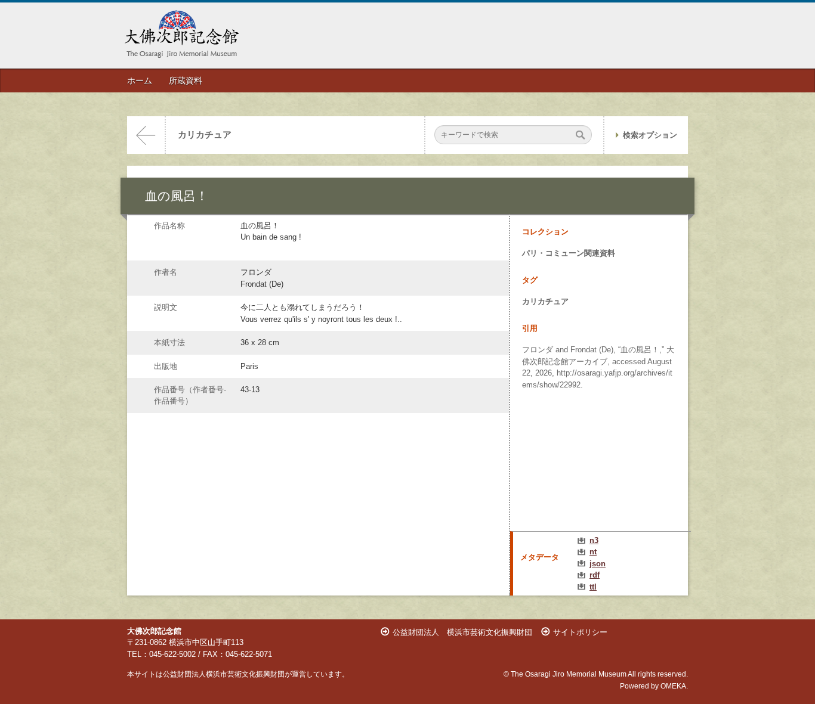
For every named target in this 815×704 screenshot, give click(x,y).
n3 (593, 540)
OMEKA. (674, 686)
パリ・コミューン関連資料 (568, 253)
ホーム (139, 80)
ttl (593, 586)
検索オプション (650, 135)
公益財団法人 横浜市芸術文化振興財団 (462, 632)
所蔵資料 (185, 80)
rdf (594, 574)
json (597, 563)
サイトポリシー (580, 632)
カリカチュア (204, 134)
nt (593, 551)
